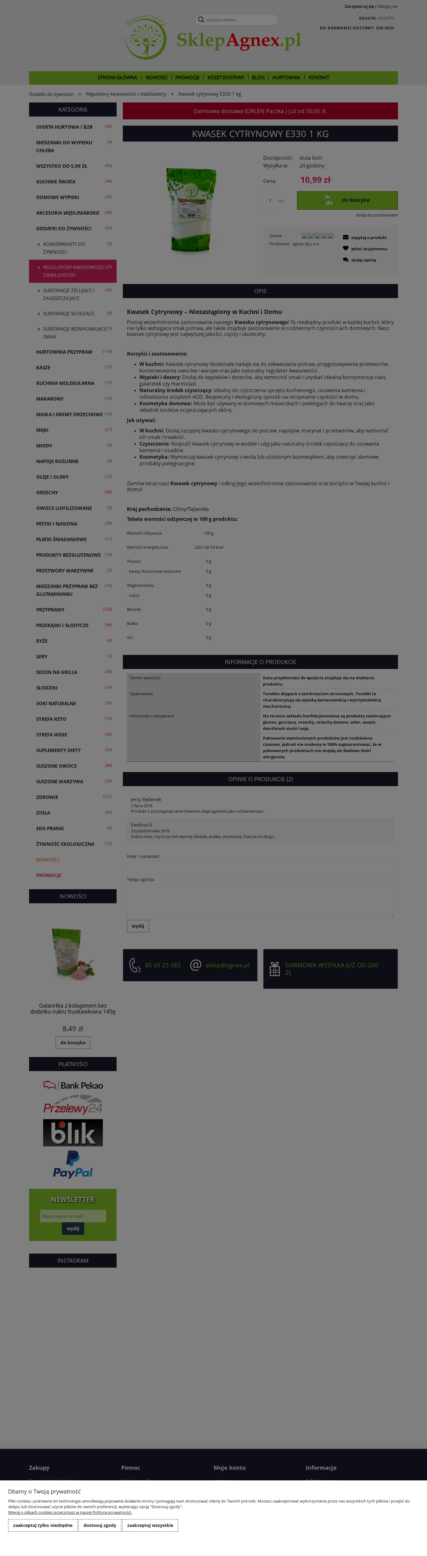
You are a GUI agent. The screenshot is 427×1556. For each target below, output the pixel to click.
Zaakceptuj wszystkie (150, 1525)
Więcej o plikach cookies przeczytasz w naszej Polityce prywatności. (70, 1512)
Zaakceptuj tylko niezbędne (43, 1525)
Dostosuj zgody (99, 1525)
